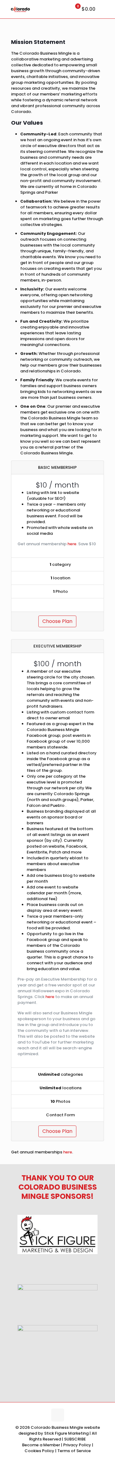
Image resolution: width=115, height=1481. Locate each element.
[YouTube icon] (51, 1459)
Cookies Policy (40, 1451)
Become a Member (41, 1445)
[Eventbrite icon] (64, 1459)
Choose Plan (57, 621)
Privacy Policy (77, 1445)
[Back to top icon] (57, 1415)
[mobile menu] (107, 9)
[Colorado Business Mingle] (20, 9)
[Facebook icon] (44, 1459)
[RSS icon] (70, 1459)
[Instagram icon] (57, 1459)
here (71, 544)
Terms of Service (74, 1451)
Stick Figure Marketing (66, 1433)
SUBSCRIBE (75, 1439)
